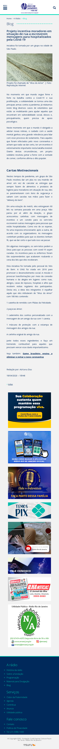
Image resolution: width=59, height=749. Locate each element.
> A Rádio (16, 18)
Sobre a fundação (15, 674)
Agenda (10, 701)
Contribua (11, 704)
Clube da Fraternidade (17, 697)
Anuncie (10, 708)
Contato (10, 724)
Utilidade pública (14, 712)
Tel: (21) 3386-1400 (15, 732)
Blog (9, 685)
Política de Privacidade (17, 728)
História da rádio (14, 670)
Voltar (10, 384)
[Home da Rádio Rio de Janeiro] (29, 8)
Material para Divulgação (18, 681)
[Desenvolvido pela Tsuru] (29, 745)
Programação (13, 677)
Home (9, 18)
